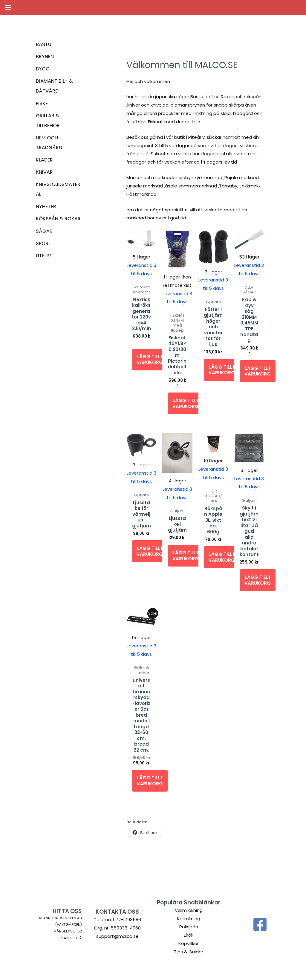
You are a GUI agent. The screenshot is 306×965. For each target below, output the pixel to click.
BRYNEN (45, 56)
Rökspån (188, 927)
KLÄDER (44, 159)
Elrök (188, 935)
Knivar (44, 172)
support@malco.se (117, 936)
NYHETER (46, 206)
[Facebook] (260, 924)
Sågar (44, 231)
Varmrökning (189, 910)
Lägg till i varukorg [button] (150, 359)
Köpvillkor (188, 943)
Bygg (43, 68)
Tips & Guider (188, 952)
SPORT (43, 243)
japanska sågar (172, 96)
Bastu (43, 44)
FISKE (42, 103)
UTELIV (43, 255)
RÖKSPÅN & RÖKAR (58, 218)
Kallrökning (188, 918)
